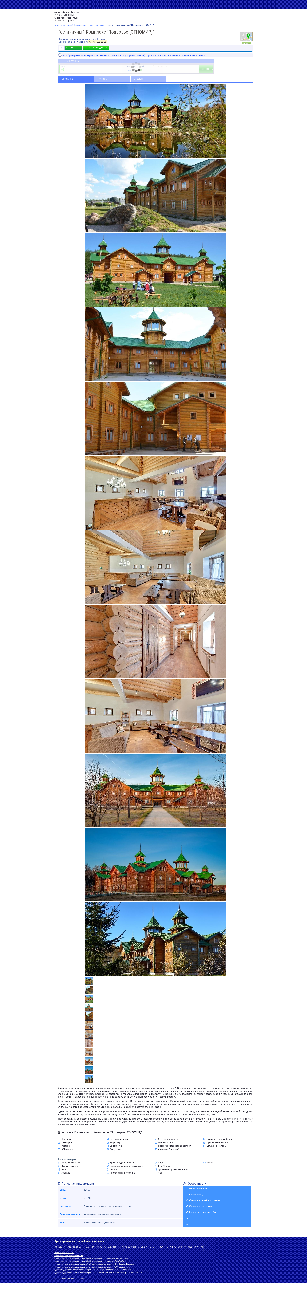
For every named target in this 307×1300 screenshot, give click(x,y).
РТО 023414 (141, 1273)
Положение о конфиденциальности (68, 1255)
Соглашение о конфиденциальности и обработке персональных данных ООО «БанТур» (90, 1261)
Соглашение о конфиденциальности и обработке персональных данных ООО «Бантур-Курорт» (93, 1267)
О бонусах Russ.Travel (66, 17)
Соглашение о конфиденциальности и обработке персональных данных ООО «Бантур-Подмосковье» (96, 1264)
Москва (58, 1246)
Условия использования (64, 1252)
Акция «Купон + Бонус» (66, 12)
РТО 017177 (126, 1270)
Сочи (180, 1246)
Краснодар (131, 1246)
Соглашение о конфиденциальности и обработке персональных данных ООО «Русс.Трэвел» (92, 1258)
